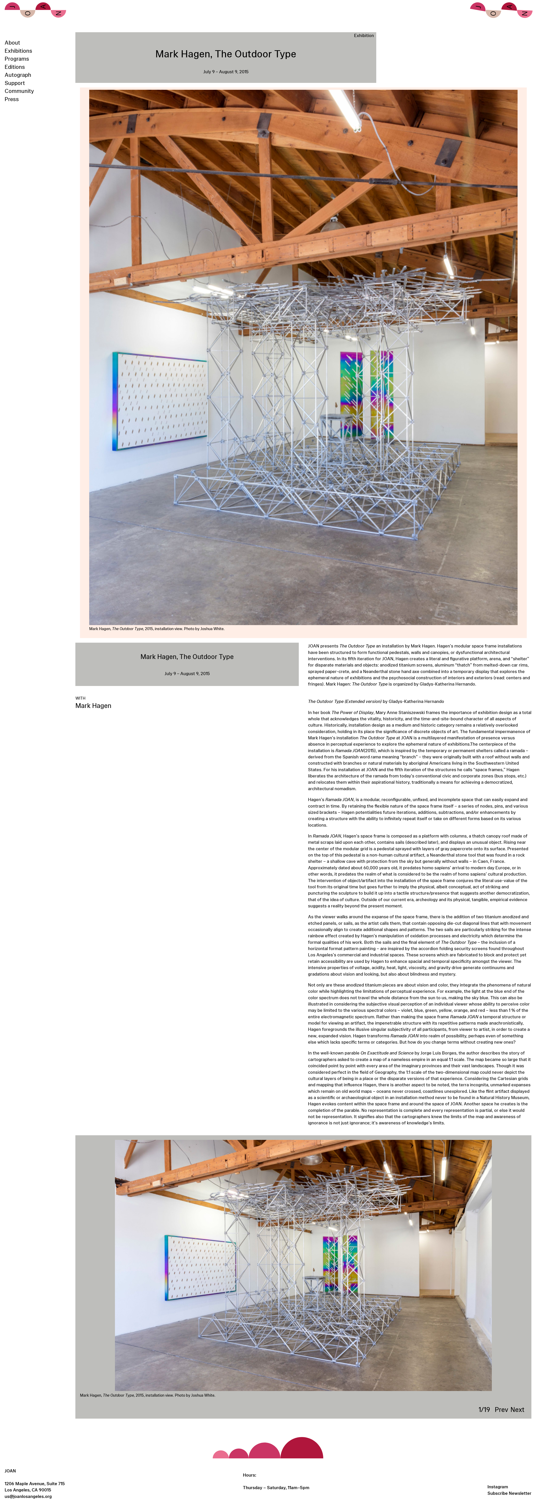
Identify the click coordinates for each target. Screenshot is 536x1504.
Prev (501, 1409)
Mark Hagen (93, 705)
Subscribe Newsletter (509, 1493)
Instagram (497, 1486)
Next (517, 1409)
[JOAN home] (35, 10)
